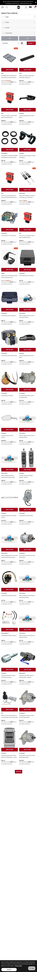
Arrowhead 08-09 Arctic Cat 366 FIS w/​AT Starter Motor (26, 716)
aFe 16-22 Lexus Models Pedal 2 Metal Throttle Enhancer (27, 236)
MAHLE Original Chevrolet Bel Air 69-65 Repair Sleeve (27, 596)
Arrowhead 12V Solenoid (7, 395)
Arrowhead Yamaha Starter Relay (9, 355)
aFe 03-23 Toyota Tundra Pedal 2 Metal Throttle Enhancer (9, 116)
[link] (9, 57)
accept (9, 970)
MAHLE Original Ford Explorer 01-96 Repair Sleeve (27, 636)
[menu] (2, 7)
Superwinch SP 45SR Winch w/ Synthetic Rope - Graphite (26, 676)
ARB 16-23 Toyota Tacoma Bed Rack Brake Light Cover (26, 76)
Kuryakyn (21, 113)
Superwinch (22, 193)
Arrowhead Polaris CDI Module (26, 275)
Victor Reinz (22, 313)
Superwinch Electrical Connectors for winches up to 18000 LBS (27, 196)
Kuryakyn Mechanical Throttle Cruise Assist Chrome (8, 676)
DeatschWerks (5, 633)
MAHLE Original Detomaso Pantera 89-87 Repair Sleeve (8, 476)
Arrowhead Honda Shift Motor (26, 515)
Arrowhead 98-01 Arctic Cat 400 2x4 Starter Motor (26, 396)
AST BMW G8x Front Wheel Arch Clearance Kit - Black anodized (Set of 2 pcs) (8, 76)
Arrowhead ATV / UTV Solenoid (8, 235)
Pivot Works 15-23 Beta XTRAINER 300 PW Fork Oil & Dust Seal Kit (9, 156)
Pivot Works (4, 153)
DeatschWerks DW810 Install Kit (8, 635)
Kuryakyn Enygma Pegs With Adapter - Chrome (26, 476)
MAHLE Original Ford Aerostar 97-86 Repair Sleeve (27, 436)
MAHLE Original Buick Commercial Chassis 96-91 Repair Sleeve (9, 556)
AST (2, 73)
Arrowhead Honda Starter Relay (8, 595)
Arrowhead (4, 233)
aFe (2, 113)
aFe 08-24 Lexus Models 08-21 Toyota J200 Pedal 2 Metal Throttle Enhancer (9, 196)
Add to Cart (9, 70)
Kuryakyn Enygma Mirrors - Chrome (7, 436)
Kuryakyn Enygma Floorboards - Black (26, 356)
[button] (30, 7)
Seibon (3, 273)
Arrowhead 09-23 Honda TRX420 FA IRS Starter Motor (27, 756)
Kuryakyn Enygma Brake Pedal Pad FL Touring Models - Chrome (9, 756)
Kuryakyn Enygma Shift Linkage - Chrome (9, 516)
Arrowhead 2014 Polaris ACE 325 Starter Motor (27, 556)
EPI (2, 713)
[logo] (18, 7)
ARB (20, 73)
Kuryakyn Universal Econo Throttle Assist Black (27, 156)
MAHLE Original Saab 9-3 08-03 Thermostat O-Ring (26, 316)
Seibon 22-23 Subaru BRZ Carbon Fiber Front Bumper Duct (9, 276)
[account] (26, 7)
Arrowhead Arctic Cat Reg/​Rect (8, 315)
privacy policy (18, 965)
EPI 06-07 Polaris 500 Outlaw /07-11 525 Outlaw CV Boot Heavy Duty (9, 716)
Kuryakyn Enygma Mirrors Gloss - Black (27, 116)
